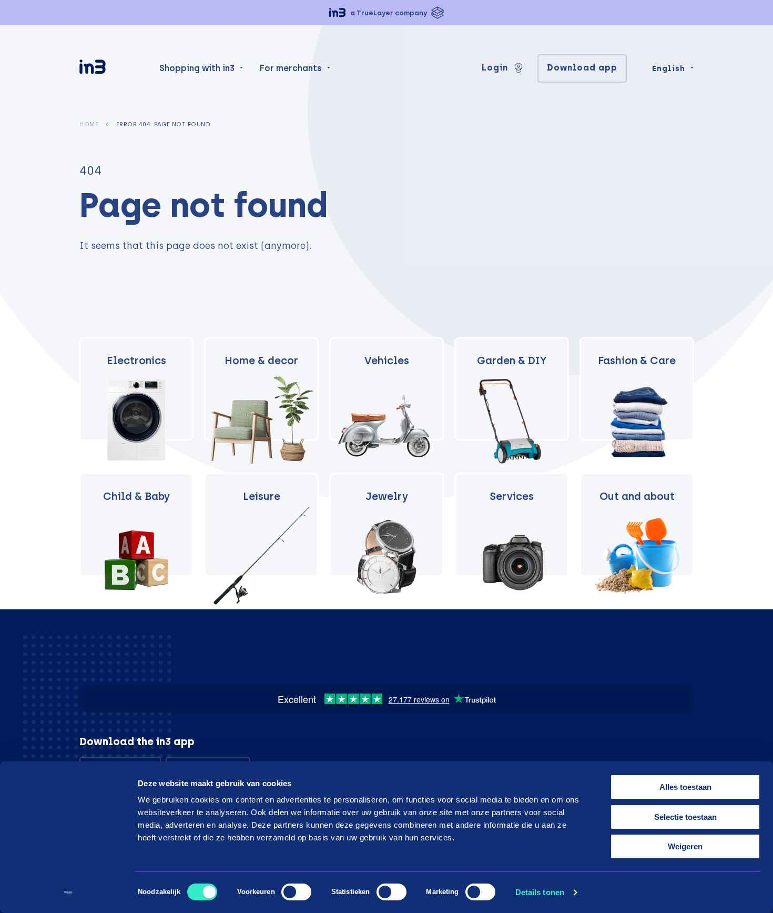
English (668, 68)
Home (88, 124)
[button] (386, 12)
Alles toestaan (685, 786)
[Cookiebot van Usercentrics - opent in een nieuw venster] (68, 892)
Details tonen (539, 892)
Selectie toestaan (685, 816)
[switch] (296, 892)
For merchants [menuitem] (291, 68)
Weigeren (685, 846)
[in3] (111, 68)
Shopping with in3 (197, 68)
